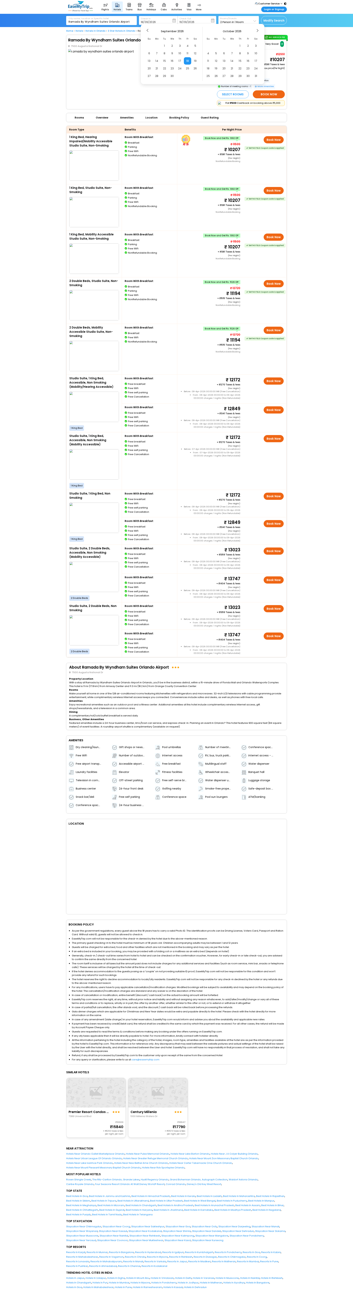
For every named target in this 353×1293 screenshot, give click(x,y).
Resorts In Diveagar (205, 1257)
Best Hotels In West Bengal (199, 1200)
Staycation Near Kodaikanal (145, 1231)
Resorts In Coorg (257, 1257)
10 (180, 53)
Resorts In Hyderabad (148, 1252)
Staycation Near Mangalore (211, 1235)
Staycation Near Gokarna (270, 1231)
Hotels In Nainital (250, 1278)
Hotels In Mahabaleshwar (98, 1287)
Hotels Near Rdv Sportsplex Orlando (163, 1167)
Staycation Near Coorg (116, 1226)
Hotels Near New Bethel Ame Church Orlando (141, 1163)
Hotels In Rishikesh (272, 1278)
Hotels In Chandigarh (78, 1282)
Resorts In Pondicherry (228, 1252)
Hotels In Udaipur (96, 1278)
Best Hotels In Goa (77, 1196)
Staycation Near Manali (265, 1226)
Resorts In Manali (133, 1261)
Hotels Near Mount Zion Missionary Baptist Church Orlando (223, 1158)
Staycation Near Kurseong (207, 1240)
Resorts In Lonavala (77, 1261)
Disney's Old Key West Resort (204, 1184)
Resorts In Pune (269, 1261)
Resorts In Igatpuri (173, 1252)
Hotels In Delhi (183, 1278)
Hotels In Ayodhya (234, 1282)
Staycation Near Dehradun (238, 1231)
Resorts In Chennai (129, 1266)
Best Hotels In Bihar (272, 1205)
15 (164, 61)
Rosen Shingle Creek (78, 1179)
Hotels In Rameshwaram (147, 1287)
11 (187, 53)
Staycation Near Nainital (114, 1235)
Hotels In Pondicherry (163, 1282)
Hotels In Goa (74, 1287)
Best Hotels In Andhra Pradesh (175, 1205)
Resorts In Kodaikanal (154, 1266)
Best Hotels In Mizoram (110, 1205)
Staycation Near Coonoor (112, 1240)
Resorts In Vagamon (111, 1257)
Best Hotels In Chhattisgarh (82, 1210)
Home (69, 31)
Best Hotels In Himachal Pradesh (150, 1196)
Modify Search (273, 20)
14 (156, 61)
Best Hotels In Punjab (78, 1214)
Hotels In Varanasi (203, 1278)
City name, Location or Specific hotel (89, 18)
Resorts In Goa (251, 1252)
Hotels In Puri (100, 1282)
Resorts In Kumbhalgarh (199, 1252)
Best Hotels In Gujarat (111, 1210)
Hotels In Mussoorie (227, 1278)
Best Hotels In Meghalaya (81, 1205)
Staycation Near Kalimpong (177, 1235)
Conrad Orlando (176, 1184)
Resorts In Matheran (224, 1261)
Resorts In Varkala (155, 1261)
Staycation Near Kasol (178, 1240)
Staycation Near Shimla (177, 1231)
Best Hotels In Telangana (138, 1214)
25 (187, 68)
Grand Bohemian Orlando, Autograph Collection (198, 1179)
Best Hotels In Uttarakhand (133, 1200)
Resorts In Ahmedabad (103, 1266)
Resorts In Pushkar (77, 1266)
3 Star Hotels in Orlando (121, 31)
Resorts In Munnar (97, 1252)
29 (164, 76)
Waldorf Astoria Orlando (243, 1179)
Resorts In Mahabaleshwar (82, 1257)
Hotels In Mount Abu (137, 1278)
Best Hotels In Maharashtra (239, 1196)
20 (149, 68)
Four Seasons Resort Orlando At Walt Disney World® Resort (130, 1184)
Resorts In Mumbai (248, 1261)
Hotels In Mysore (140, 1282)
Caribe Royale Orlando (80, 1184)
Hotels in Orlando (95, 31)
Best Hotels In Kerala (183, 1196)
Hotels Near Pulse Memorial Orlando (147, 1154)
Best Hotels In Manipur (261, 1200)
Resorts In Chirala (135, 1257)
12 (195, 53)
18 (187, 61)
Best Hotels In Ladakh (209, 1196)
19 (195, 61)
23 (172, 68)
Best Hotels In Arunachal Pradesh (214, 1205)
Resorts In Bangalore (121, 1252)
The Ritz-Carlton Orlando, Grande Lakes (116, 1179)
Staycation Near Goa (178, 1226)
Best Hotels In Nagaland (266, 1210)
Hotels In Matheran (211, 1282)
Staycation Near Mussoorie (82, 1235)
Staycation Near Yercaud (81, 1240)
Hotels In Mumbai (119, 1282)
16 (172, 61)
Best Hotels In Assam (247, 1205)
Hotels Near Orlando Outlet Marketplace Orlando (95, 1154)
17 (180, 61)
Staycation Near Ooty (204, 1226)
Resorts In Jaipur (177, 1261)
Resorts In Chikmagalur (232, 1257)
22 (164, 68)
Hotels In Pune (123, 1287)
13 (149, 61)
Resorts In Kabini (271, 1252)
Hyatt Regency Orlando (155, 1179)
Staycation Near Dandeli (206, 1231)
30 (172, 76)
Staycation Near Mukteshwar (146, 1240)
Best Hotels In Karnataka (198, 1210)
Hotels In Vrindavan (162, 1278)
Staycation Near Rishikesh (144, 1235)
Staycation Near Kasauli (113, 1231)
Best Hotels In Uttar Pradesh (166, 1200)
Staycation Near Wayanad (82, 1231)
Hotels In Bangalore (257, 1282)
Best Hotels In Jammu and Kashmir (109, 1196)
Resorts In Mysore (157, 1257)
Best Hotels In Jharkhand (168, 1210)
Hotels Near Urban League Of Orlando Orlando (94, 1158)
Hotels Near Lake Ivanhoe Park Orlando (89, 1163)
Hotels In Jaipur (75, 1278)
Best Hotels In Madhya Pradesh (232, 1210)
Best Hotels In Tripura (103, 1200)
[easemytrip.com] (80, 10)
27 (149, 76)
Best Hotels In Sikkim (78, 1200)
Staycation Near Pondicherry (247, 1235)
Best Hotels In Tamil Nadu (107, 1214)
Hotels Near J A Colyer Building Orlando (234, 1154)
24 (179, 68)
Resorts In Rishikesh (180, 1257)
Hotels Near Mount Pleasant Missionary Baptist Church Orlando (103, 1167)
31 (256, 76)
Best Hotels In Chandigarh (141, 1205)
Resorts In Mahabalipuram (106, 1261)
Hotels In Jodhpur (188, 1282)
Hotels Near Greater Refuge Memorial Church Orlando (155, 1158)
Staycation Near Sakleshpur (147, 1226)
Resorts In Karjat (75, 1252)
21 (157, 68)
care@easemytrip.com (145, 1059)
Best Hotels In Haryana (139, 1210)
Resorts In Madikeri (199, 1261)
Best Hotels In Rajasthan (270, 1196)
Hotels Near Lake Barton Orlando (190, 1154)
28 (156, 76)
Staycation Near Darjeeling (234, 1226)
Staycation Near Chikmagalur (83, 1226)
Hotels (79, 31)
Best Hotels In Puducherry (232, 1200)
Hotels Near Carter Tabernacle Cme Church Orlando (200, 1163)
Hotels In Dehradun (195, 1287)
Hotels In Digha (116, 1278)
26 (195, 68)
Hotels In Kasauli (173, 1287)
